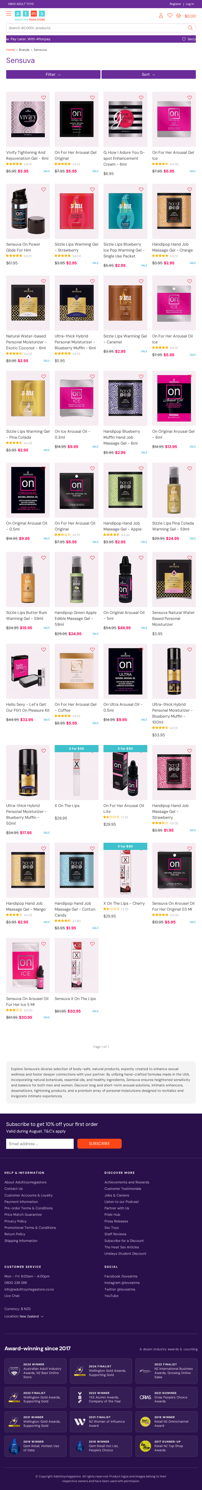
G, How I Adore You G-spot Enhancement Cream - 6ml (124, 158)
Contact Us (13, 1189)
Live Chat (12, 1296)
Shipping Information (20, 1241)
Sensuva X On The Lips (75, 998)
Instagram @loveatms (122, 1283)
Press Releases (116, 1221)
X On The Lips (67, 805)
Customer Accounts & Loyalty (28, 1195)
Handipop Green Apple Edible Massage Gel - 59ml (76, 618)
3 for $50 (76, 748)
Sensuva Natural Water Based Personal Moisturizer (173, 618)
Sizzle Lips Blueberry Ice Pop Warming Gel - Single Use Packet (124, 250)
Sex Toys (111, 1228)
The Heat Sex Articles (121, 1247)
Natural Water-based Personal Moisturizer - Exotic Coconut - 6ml (26, 342)
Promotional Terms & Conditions (30, 1228)
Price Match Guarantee (23, 1215)
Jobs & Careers (116, 1195)
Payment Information (21, 1202)
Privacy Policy (15, 1221)
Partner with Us (116, 1208)
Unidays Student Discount (125, 1254)
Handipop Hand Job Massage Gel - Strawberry (170, 811)
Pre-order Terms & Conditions (28, 1208)
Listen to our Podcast (121, 1202)
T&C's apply (55, 1131)
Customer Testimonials (122, 1189)
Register (175, 4)
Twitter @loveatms (119, 1289)
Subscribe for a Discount (124, 1241)
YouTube (111, 1296)
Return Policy (14, 1234)
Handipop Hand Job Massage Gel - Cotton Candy (75, 909)
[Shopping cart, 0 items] (178, 15)
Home (10, 50)
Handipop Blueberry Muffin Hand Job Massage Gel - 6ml (121, 437)
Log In (190, 4)
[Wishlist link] (170, 16)
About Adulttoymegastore (25, 1182)
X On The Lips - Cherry (124, 903)
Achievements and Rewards (126, 1182)
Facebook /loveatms (120, 1276)
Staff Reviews (115, 1234)
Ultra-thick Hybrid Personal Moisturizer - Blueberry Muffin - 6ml (75, 342)
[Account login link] (161, 16)
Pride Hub (112, 1215)
